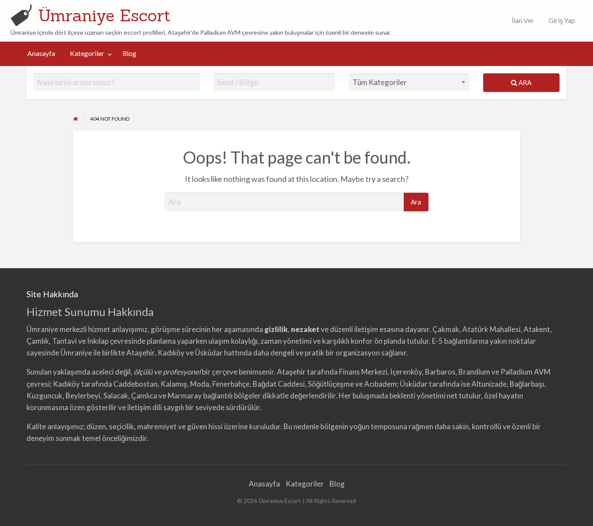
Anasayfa (41, 53)
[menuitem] (521, 20)
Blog (129, 53)
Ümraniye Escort (104, 15)
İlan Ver (522, 20)
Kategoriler (87, 53)
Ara (524, 82)
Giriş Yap (562, 20)
